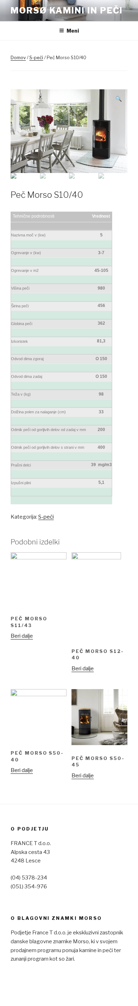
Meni (73, 31)
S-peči (36, 57)
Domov (18, 57)
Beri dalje (22, 636)
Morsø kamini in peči (67, 10)
